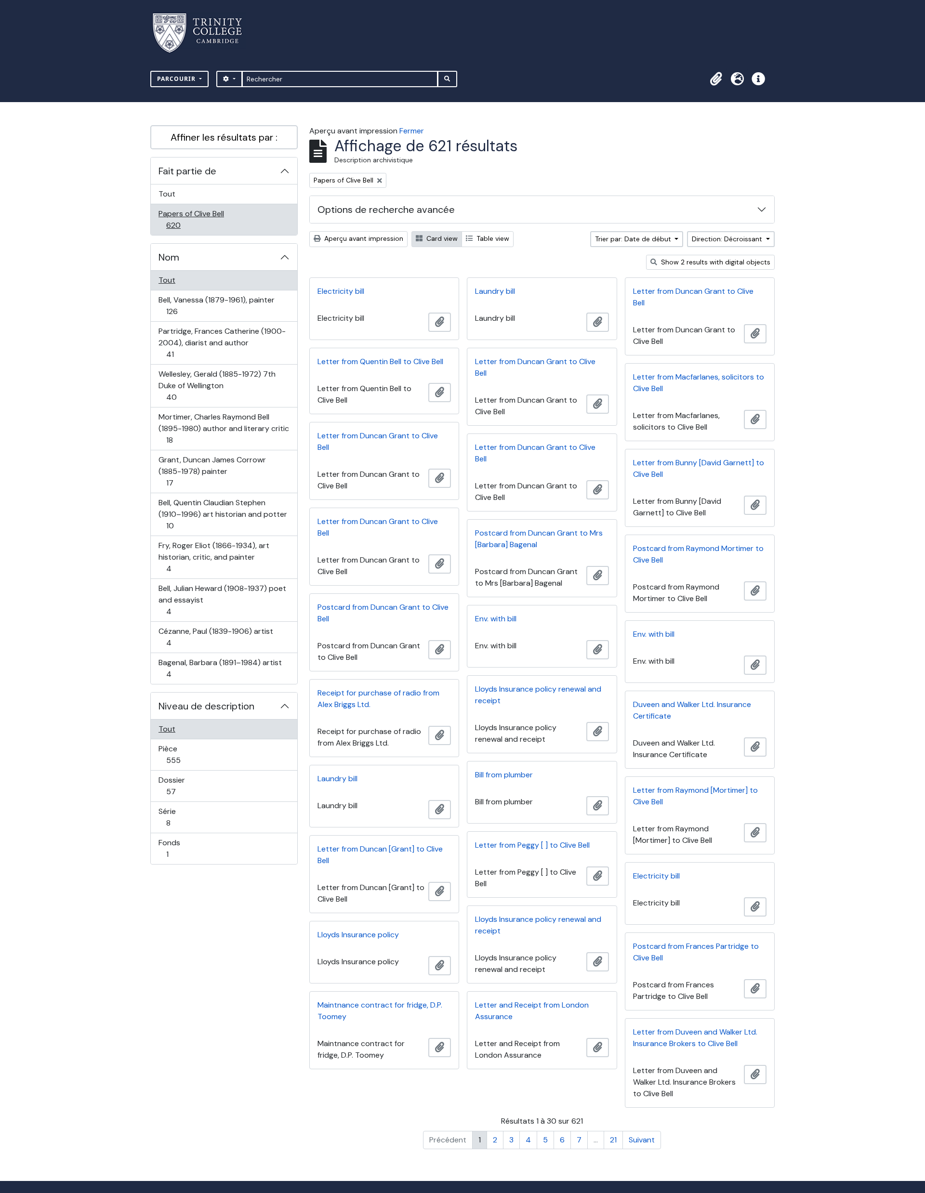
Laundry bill (495, 291)
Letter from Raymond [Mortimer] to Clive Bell (695, 796)
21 (613, 1140)
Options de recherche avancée (386, 209)
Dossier (181, 785)
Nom (169, 257)
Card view (441, 238)
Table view (492, 238)
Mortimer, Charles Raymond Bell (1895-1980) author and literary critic (223, 428)
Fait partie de (187, 171)
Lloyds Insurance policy (358, 935)
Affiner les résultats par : (224, 137)
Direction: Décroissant (728, 239)
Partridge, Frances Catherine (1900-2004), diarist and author (222, 342)
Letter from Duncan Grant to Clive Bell (693, 297)
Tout (167, 194)
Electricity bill (340, 291)
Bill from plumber (504, 775)
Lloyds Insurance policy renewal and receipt (538, 695)
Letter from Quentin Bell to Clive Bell (380, 361)
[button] (716, 79)
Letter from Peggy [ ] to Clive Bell (532, 845)
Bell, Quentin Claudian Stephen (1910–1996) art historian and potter (222, 514)
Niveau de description (206, 706)
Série (178, 817)
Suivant (642, 1140)
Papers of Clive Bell (191, 219)
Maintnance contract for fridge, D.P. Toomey (379, 1011)
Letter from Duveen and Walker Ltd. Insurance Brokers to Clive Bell (695, 1038)
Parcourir (177, 79)
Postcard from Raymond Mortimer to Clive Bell (698, 554)
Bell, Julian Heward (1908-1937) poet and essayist (222, 599)
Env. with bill (495, 619)
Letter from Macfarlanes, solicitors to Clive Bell (698, 382)
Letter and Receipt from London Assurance (532, 1011)
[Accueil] (203, 33)
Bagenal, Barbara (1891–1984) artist (220, 668)
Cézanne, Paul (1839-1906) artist (215, 637)
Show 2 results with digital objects (714, 262)
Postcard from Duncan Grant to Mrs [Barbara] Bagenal (539, 539)
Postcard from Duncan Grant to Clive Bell (383, 613)
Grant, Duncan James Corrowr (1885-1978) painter (212, 471)
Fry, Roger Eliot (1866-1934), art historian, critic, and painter (213, 557)
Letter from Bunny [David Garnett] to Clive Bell (698, 468)
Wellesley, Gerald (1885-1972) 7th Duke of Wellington (217, 385)
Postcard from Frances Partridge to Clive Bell (696, 952)
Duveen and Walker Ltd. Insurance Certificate (692, 710)
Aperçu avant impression (362, 238)
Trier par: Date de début (634, 239)
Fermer (411, 131)
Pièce (184, 754)
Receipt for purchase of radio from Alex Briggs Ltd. (378, 698)
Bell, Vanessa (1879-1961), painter (216, 305)
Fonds (178, 848)
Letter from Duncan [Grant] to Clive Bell (380, 854)
